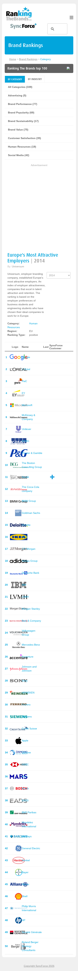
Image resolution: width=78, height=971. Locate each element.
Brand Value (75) (18, 129)
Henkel (26, 860)
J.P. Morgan (28, 548)
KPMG (25, 441)
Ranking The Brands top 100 (27, 68)
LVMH (25, 596)
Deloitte (26, 524)
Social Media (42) (18, 155)
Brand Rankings (28, 59)
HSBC (25, 764)
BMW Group (29, 500)
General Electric (31, 848)
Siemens (27, 716)
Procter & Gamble (32, 453)
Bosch (25, 788)
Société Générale (32, 932)
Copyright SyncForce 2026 (39, 965)
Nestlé (25, 477)
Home (12, 59)
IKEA (24, 536)
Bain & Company (31, 620)
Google (26, 357)
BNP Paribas (29, 812)
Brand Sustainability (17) (23, 121)
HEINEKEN (28, 692)
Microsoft (27, 405)
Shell (24, 896)
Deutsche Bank (30, 572)
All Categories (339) (20, 86)
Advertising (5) (17, 95)
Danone (26, 752)
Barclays (27, 836)
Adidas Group (30, 560)
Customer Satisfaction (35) (24, 138)
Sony (25, 680)
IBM (24, 584)
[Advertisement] (39, 206)
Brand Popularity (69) (21, 112)
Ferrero (26, 704)
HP (23, 920)
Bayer (25, 872)
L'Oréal (26, 369)
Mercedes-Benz (31, 644)
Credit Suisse (29, 728)
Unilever (26, 429)
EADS (25, 800)
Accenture (27, 656)
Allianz (25, 884)
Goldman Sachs (31, 512)
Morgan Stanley (31, 608)
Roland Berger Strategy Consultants (30, 946)
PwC (24, 381)
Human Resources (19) (22, 146)
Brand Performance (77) (22, 104)
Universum (18, 266)
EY (23, 393)
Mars (25, 776)
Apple (25, 740)
